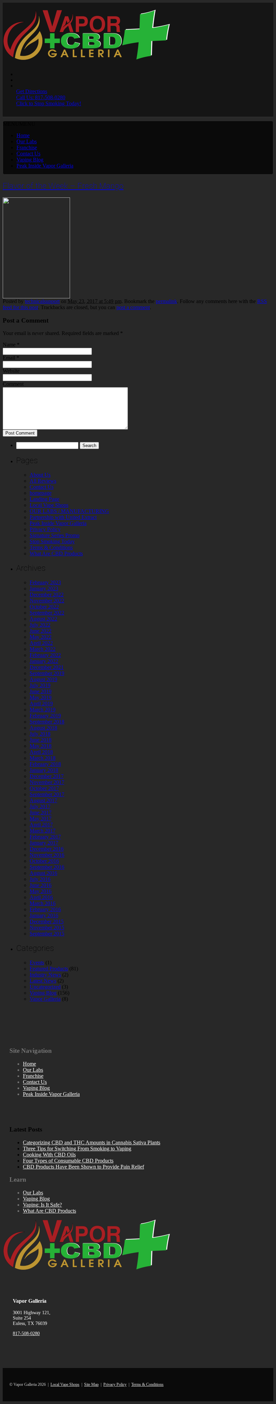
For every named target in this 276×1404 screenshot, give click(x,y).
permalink (166, 301)
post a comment (133, 307)
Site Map (91, 1384)
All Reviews (43, 481)
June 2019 (40, 691)
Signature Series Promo (54, 535)
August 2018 (43, 728)
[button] (19, 124)
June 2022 (40, 631)
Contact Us (28, 153)
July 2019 (40, 685)
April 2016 (41, 897)
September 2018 (47, 722)
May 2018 (40, 746)
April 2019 (41, 703)
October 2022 (44, 606)
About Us (40, 475)
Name (9, 344)
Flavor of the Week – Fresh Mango (63, 186)
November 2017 (47, 782)
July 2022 (40, 625)
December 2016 (47, 849)
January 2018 (44, 770)
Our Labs (26, 141)
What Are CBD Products (56, 553)
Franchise (26, 147)
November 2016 (47, 855)
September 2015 (47, 933)
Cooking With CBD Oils (49, 1154)
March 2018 (43, 758)
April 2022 (41, 643)
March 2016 (43, 903)
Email (9, 358)
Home (23, 135)
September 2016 (47, 867)
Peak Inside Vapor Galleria (44, 166)
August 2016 (43, 873)
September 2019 (47, 673)
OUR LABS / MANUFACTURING (69, 511)
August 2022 (43, 619)
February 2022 (45, 655)
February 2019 (45, 715)
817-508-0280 (26, 1333)
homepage (40, 493)
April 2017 (41, 824)
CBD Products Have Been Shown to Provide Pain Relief (83, 1167)
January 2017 (44, 843)
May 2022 (40, 637)
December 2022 (47, 594)
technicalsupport (42, 301)
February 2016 (45, 909)
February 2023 (45, 582)
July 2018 (40, 734)
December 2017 (47, 776)
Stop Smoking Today (52, 541)
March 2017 (43, 831)
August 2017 (43, 800)
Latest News (43, 981)
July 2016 (40, 879)
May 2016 (40, 891)
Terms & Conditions (51, 547)
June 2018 (40, 740)
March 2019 (43, 709)
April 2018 (41, 752)
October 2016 (44, 861)
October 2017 (44, 788)
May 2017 (40, 818)
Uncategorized (45, 987)
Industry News (45, 974)
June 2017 (40, 812)
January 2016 (44, 915)
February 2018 (45, 764)
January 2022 (44, 661)
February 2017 (45, 837)
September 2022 (47, 613)
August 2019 (43, 679)
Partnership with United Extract (63, 517)
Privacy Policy (45, 529)
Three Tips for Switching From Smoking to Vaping (77, 1148)
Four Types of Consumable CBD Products (68, 1160)
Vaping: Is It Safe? (42, 1205)
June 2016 (40, 885)
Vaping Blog (29, 159)
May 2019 (40, 697)
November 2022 (47, 600)
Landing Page (44, 499)
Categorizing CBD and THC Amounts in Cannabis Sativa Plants (91, 1142)
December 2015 (47, 921)
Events (37, 962)
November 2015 (47, 927)
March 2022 (43, 649)
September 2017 (47, 794)
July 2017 (40, 806)
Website (11, 371)
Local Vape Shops (49, 505)
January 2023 (44, 588)
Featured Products (49, 968)
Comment (13, 384)
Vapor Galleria (45, 999)
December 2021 (47, 667)
